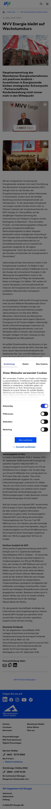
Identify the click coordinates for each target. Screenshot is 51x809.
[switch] (44, 414)
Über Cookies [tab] (42, 364)
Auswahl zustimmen (25, 447)
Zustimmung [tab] (9, 364)
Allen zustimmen (25, 440)
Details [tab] (25, 364)
